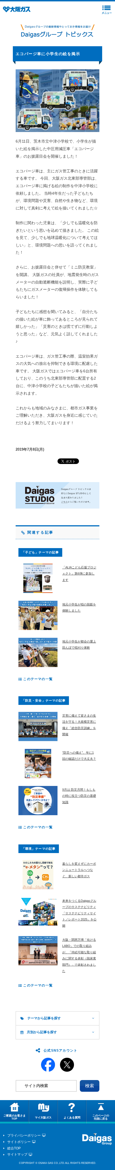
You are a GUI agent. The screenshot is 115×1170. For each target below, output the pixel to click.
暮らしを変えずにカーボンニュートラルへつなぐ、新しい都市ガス (79, 870)
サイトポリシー (19, 1142)
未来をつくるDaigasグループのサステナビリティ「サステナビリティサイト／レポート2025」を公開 (79, 913)
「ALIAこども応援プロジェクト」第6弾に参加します (79, 574)
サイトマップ (17, 1154)
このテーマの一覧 (37, 679)
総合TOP (14, 1148)
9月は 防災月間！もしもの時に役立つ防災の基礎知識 (79, 796)
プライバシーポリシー (24, 1135)
